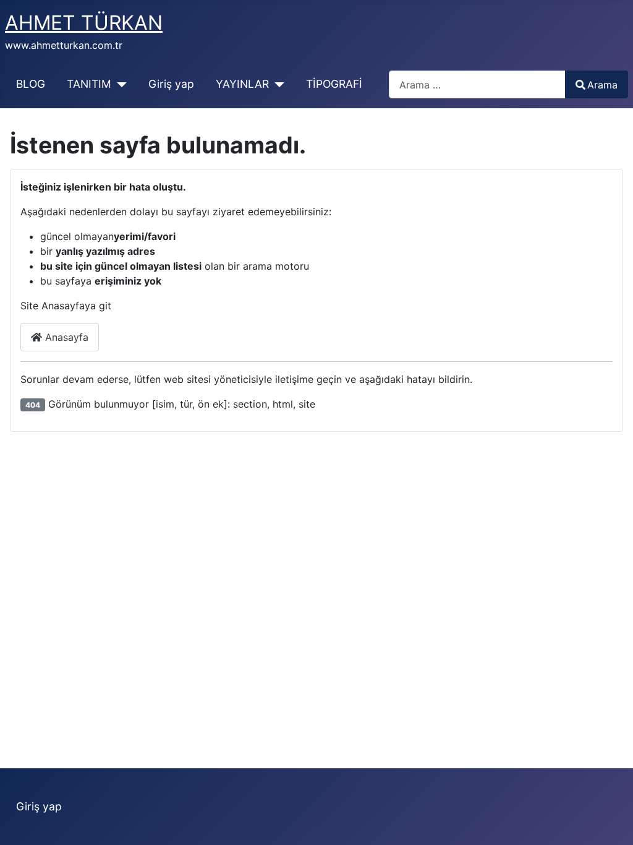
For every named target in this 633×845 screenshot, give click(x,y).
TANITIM (89, 83)
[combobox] (477, 84)
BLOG (30, 83)
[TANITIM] (119, 84)
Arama (602, 85)
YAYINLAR (242, 83)
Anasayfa (65, 337)
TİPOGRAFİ (334, 83)
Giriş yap (171, 83)
